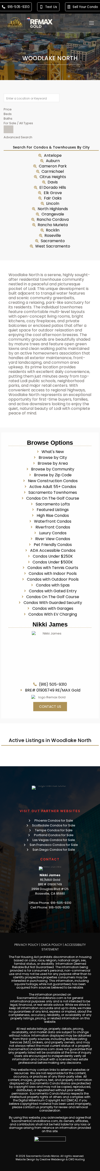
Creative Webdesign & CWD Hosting (62, 1159)
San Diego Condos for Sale (54, 849)
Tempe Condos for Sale (54, 830)
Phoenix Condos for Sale (53, 820)
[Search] (8, 129)
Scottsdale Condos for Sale (53, 825)
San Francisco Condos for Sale (54, 844)
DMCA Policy (51, 944)
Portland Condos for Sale (54, 835)
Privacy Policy (26, 944)
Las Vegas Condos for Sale (54, 840)
